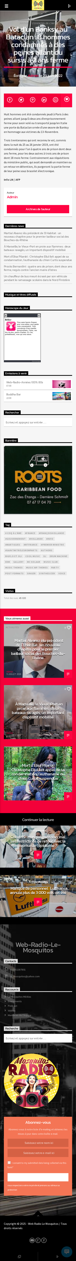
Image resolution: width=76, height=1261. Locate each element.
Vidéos (11, 1010)
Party (55, 567)
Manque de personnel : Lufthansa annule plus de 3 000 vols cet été (38, 890)
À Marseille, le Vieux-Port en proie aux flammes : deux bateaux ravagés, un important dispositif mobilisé (37, 248)
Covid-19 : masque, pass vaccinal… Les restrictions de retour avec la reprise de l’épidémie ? (39, 841)
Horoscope (36, 361)
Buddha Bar (13, 394)
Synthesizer (47, 573)
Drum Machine (58, 556)
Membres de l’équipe (19, 1015)
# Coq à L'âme (13, 533)
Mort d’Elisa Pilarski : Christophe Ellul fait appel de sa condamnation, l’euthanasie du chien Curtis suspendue (38, 258)
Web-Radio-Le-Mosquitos (38, 947)
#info (49, 538)
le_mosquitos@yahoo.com (25, 976)
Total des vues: (11, 598)
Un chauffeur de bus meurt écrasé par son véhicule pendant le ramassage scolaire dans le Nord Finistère (37, 278)
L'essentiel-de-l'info (44, 23)
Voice (61, 573)
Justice (24, 23)
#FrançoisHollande (51, 533)
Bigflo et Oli (13, 556)
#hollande (36, 538)
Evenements (15, 1001)
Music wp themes (37, 567)
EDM (7, 561)
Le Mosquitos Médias (19, 996)
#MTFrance (31, 544)
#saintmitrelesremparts (21, 550)
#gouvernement (15, 538)
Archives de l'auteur (38, 209)
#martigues (12, 544)
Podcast (12, 1005)
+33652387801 (18, 969)
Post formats (14, 573)
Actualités (12, 627)
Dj (45, 556)
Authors (46, 550)
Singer (31, 573)
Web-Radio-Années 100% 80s (24, 382)
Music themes (14, 567)
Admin (33, 75)
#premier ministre (52, 544)
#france (30, 533)
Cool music (32, 556)
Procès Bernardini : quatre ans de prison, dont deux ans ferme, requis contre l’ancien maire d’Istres (38, 268)
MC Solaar (33, 561)
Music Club (51, 561)
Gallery (18, 561)
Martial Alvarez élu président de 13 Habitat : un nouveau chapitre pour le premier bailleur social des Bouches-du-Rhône (36, 236)
